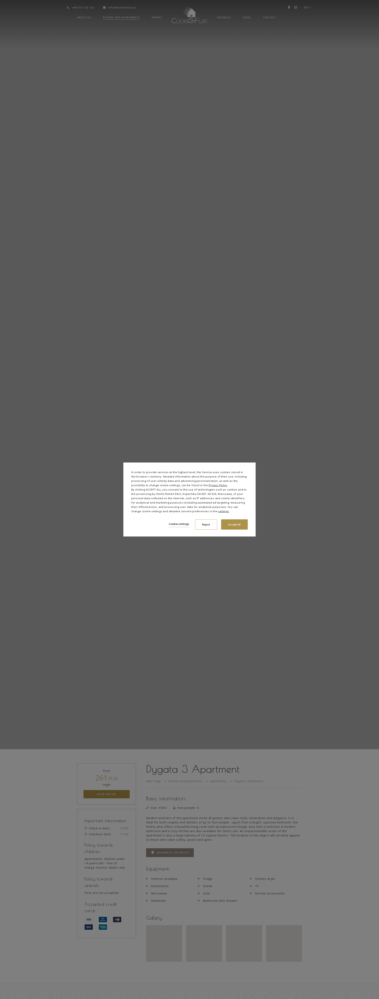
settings (223, 511)
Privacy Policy (218, 485)
